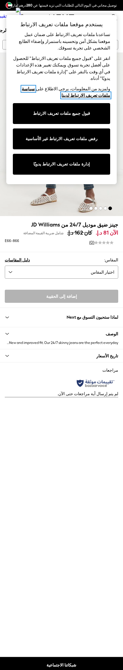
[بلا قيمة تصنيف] (103, 242)
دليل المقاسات (17, 260)
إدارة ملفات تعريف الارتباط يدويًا (61, 164)
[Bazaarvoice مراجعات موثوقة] (95, 383)
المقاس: (111, 260)
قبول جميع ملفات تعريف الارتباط (61, 113)
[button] (110, 208)
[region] (61, 99)
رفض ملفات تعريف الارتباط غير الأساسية (62, 138)
